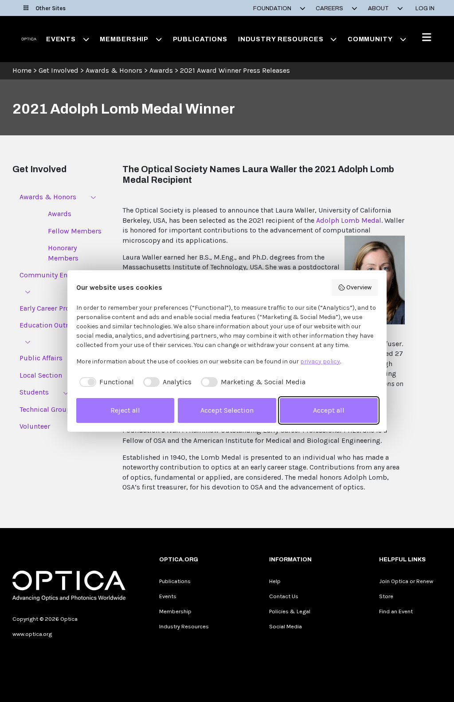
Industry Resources (184, 626)
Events (167, 596)
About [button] (379, 8)
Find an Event (396, 611)
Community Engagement (60, 275)
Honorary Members (63, 253)
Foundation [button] (273, 8)
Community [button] (370, 39)
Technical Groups (47, 409)
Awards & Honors (114, 70)
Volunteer (35, 426)
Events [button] (61, 39)
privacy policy (320, 361)
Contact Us (283, 596)
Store (386, 596)
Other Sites (50, 8)
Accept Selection (227, 410)
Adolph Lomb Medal (348, 220)
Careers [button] (330, 8)
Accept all (328, 410)
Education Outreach (51, 325)
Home (21, 70)
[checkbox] (105, 382)
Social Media (285, 626)
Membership (175, 611)
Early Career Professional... (61, 308)
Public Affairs (41, 358)
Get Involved (58, 70)
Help (275, 581)
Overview (359, 287)
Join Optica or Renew (406, 581)
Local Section (41, 375)
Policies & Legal (289, 611)
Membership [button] (124, 39)
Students (34, 392)
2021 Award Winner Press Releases (235, 70)
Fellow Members (75, 231)
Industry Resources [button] (281, 39)
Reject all (125, 410)
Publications (200, 39)
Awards (161, 70)
